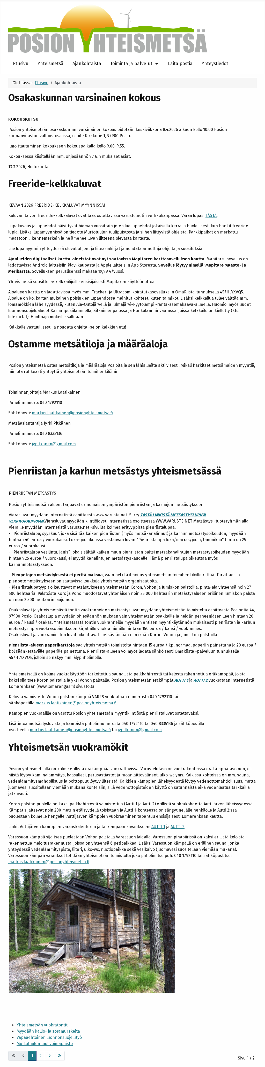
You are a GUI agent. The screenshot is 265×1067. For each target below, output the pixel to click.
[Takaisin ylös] (256, 1057)
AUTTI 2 (201, 680)
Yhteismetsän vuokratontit (42, 1025)
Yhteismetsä (50, 63)
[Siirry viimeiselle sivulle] (59, 1056)
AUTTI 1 (181, 680)
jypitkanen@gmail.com (54, 443)
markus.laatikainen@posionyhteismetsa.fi (72, 412)
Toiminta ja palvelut (131, 63)
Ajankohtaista (86, 63)
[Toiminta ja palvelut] (155, 63)
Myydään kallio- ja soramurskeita (48, 1031)
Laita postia (180, 63)
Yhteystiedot (215, 63)
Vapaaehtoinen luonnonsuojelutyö (49, 1037)
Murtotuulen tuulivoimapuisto (45, 1043)
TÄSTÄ (211, 215)
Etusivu (20, 63)
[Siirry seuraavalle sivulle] (49, 1056)
